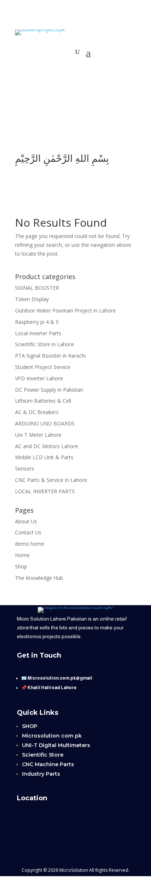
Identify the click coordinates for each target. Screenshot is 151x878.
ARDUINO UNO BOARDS (45, 423)
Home (22, 555)
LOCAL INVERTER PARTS (45, 491)
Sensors (24, 468)
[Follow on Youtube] (53, 133)
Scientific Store (42, 754)
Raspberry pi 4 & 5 (37, 321)
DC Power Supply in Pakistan (49, 389)
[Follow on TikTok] (68, 133)
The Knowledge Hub (39, 577)
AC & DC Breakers (37, 412)
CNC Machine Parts (48, 764)
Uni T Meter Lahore (38, 434)
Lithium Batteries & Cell (43, 400)
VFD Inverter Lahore (39, 378)
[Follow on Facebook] (83, 133)
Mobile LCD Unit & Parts (44, 457)
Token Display (32, 299)
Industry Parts (41, 774)
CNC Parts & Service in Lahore (51, 479)
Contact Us (28, 532)
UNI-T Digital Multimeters (56, 745)
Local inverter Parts (38, 333)
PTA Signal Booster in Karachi (50, 355)
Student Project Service (42, 366)
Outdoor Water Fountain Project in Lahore (65, 310)
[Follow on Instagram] (97, 133)
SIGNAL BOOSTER (37, 287)
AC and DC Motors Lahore (46, 446)
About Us (26, 521)
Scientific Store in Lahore (44, 344)
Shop (21, 566)
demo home (29, 543)
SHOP (29, 726)
